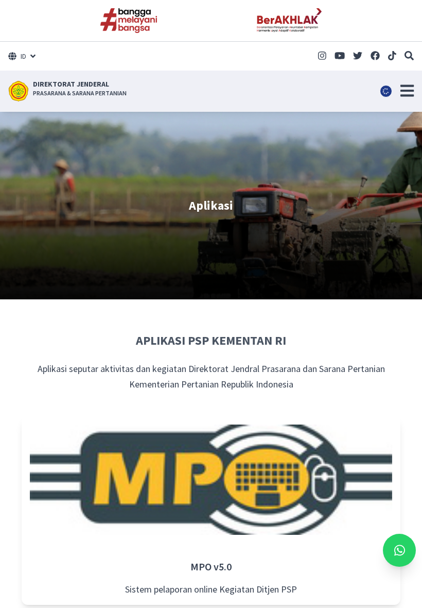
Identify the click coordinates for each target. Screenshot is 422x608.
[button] (407, 90)
